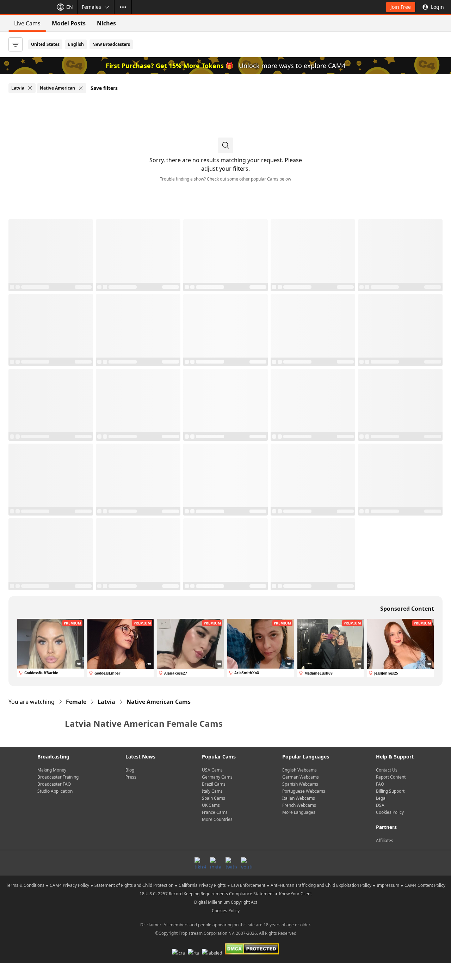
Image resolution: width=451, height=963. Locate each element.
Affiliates (384, 840)
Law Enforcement (248, 885)
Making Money (51, 770)
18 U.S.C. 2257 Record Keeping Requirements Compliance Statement (207, 894)
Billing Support (390, 791)
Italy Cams (212, 791)
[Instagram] (215, 862)
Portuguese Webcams (303, 791)
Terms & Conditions (25, 885)
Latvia (106, 702)
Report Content (391, 777)
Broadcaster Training (58, 777)
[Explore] (123, 7)
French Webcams (299, 805)
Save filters (104, 88)
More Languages (298, 812)
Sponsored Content (407, 608)
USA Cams (212, 770)
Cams (158, 702)
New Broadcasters (111, 44)
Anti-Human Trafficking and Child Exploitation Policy (321, 885)
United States (45, 44)
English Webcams (299, 770)
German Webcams (300, 777)
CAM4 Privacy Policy (69, 885)
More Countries (217, 819)
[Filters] (15, 44)
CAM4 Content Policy (424, 885)
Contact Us (386, 770)
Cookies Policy (390, 812)
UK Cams (211, 805)
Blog (129, 770)
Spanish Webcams (300, 784)
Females (91, 7)
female (76, 702)
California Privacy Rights (202, 885)
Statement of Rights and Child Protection (133, 885)
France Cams (215, 812)
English (76, 44)
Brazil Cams (214, 784)
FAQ (380, 784)
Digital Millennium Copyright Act (225, 902)
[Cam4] (25, 7)
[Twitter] (231, 862)
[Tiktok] (200, 862)
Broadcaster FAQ (54, 784)
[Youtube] (246, 862)
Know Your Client (295, 894)
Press (130, 777)
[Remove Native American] (80, 88)
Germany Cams (217, 777)
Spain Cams (213, 798)
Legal (381, 798)
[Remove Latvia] (30, 88)
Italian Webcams (298, 798)
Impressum (388, 885)
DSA (380, 805)
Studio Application (55, 791)
